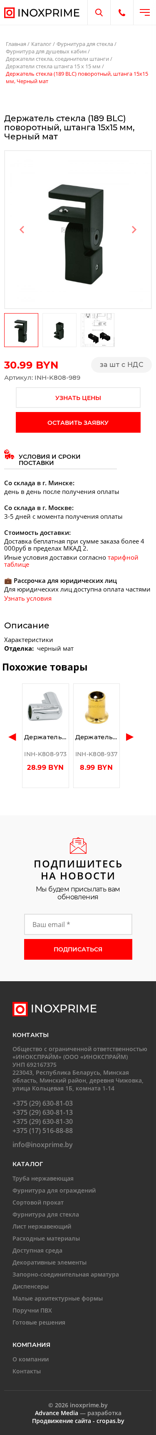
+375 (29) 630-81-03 (42, 1103)
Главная (16, 44)
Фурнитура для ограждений (54, 1190)
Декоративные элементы (49, 1262)
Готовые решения (38, 1322)
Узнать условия (28, 598)
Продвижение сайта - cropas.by (78, 1421)
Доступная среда (37, 1250)
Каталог (41, 44)
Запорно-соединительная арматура (65, 1274)
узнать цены (78, 398)
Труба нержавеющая (43, 1178)
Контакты (26, 1371)
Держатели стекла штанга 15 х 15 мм (53, 66)
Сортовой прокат (38, 1202)
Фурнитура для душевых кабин (46, 51)
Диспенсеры (30, 1286)
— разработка (78, 1413)
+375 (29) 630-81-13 (42, 1112)
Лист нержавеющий (41, 1226)
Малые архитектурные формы (57, 1298)
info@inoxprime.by (42, 1144)
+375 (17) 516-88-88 (42, 1130)
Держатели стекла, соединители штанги (57, 58)
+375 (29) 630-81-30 (42, 1121)
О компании (30, 1359)
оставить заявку (78, 422)
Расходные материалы (46, 1238)
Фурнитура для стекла (85, 44)
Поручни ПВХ (32, 1310)
